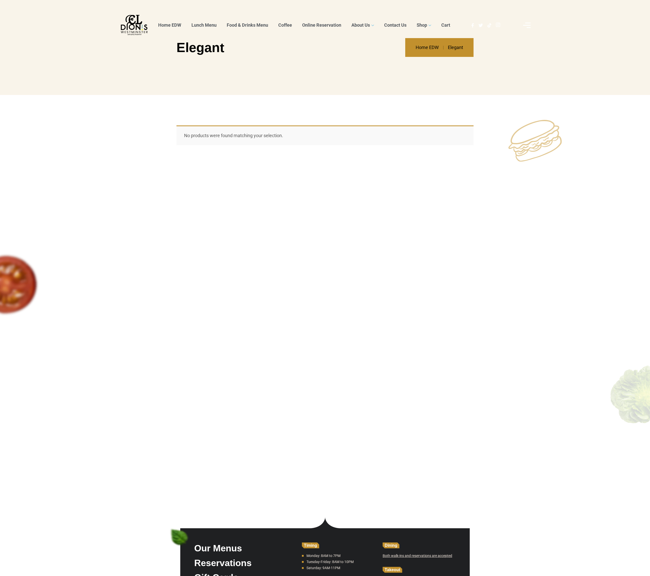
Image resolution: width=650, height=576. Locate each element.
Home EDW (427, 47)
